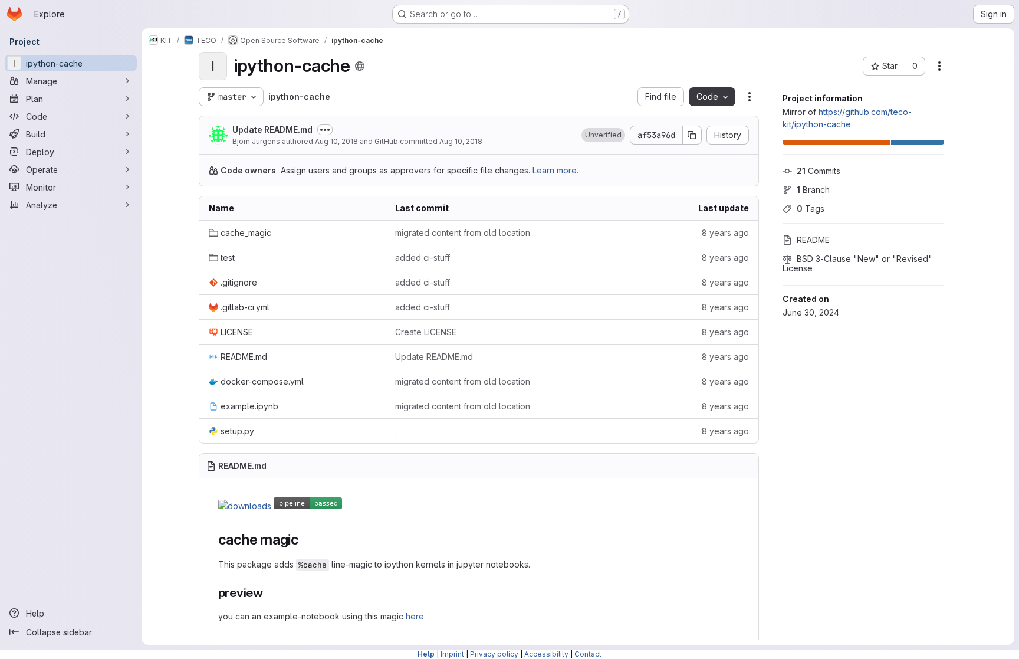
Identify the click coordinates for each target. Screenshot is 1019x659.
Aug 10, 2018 (336, 141)
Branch (813, 190)
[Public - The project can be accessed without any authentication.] (359, 66)
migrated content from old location (462, 233)
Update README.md (272, 129)
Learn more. (555, 170)
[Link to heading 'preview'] (270, 592)
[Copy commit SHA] (692, 135)
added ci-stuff (422, 258)
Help (426, 654)
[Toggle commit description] (325, 129)
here (415, 616)
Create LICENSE (425, 332)
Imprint (452, 654)
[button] (603, 135)
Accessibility (546, 654)
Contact (587, 654)
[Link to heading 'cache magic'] (306, 539)
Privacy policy (494, 654)
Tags (810, 209)
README (813, 240)
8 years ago (725, 233)
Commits (818, 171)
